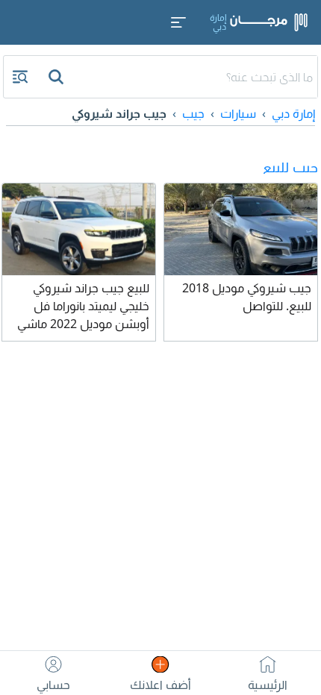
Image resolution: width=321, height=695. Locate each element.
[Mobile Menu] (178, 22)
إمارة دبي (293, 113)
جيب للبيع (290, 167)
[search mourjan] (57, 76)
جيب (193, 113)
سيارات (238, 113)
